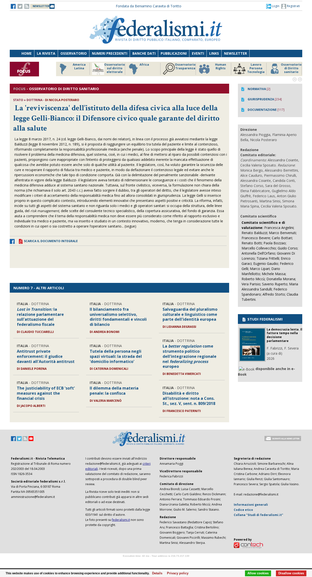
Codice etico (243, 510)
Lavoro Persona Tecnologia (255, 68)
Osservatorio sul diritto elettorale (114, 68)
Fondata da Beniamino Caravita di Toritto (148, 6)
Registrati (293, 6)
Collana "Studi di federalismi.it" (258, 515)
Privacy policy (176, 573)
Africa (144, 65)
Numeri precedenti (109, 53)
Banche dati (144, 53)
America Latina (79, 66)
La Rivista (46, 53)
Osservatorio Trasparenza (185, 66)
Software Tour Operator (156, 561)
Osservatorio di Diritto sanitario (291, 68)
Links (214, 53)
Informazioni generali (251, 505)
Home (26, 53)
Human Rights (220, 66)
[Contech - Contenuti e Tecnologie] (248, 545)
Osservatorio (73, 53)
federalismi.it (121, 520)
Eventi (198, 53)
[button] (272, 6)
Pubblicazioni (174, 53)
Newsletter (235, 53)
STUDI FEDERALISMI (264, 319)
